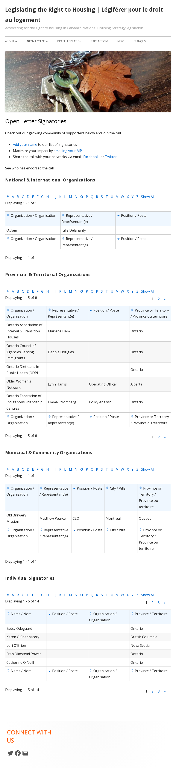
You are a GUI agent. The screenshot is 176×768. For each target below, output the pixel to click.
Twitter (111, 156)
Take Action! (99, 41)
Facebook (91, 156)
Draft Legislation (69, 41)
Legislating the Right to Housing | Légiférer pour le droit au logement (84, 15)
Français (140, 41)
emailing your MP (68, 150)
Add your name (25, 144)
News (120, 41)
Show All (148, 196)
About (9, 41)
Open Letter (36, 41)
